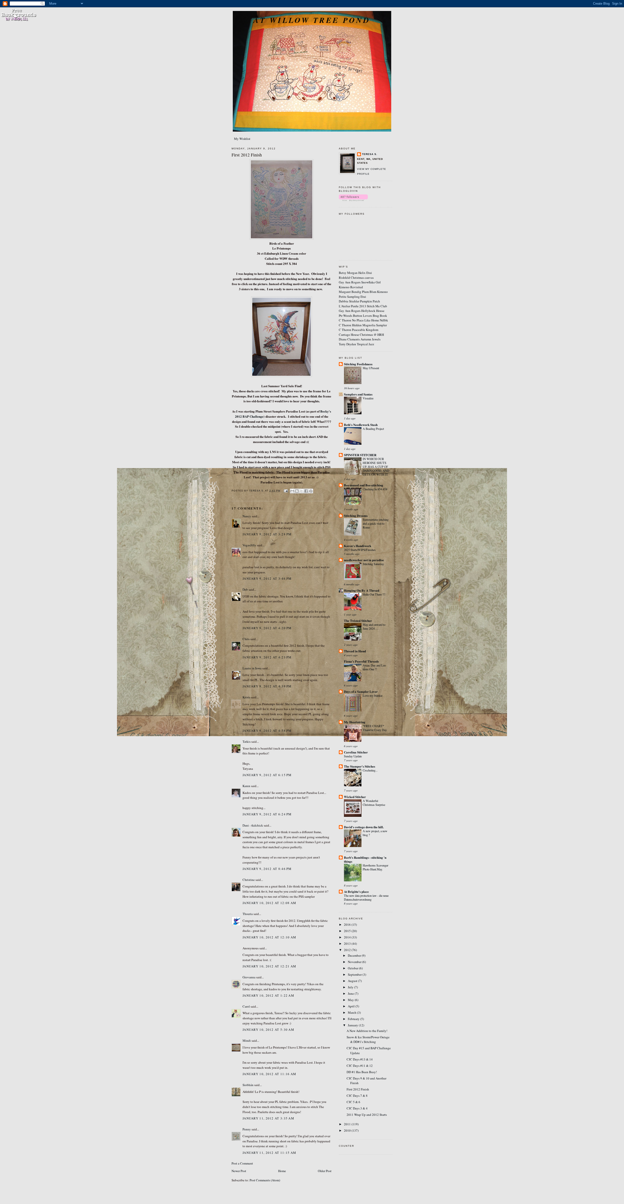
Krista (246, 697)
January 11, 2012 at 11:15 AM (269, 1152)
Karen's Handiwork (357, 545)
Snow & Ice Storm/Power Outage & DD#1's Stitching (368, 1039)
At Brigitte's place (356, 891)
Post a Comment (242, 1163)
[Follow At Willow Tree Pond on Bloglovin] (353, 200)
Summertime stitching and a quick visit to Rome (376, 523)
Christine (249, 879)
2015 (347, 931)
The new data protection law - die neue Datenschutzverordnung (366, 897)
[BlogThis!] (296, 491)
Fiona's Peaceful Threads (361, 661)
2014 (347, 937)
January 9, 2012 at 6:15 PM (267, 775)
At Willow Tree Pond (312, 20)
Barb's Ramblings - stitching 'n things (365, 859)
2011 (347, 1124)
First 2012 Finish (358, 1089)
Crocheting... (370, 770)
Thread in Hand (355, 651)
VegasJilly (249, 545)
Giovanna (249, 977)
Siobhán (248, 1085)
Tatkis (247, 741)
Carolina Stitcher (356, 752)
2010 (347, 1130)
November (355, 962)
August (353, 981)
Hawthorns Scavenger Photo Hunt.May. (375, 867)
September (355, 974)
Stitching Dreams (356, 515)
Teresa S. (369, 154)
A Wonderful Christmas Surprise (374, 803)
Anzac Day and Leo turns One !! (374, 667)
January (353, 1025)
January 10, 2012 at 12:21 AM (269, 966)
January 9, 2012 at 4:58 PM (267, 730)
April (351, 1006)
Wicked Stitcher (355, 796)
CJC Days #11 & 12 (360, 1065)
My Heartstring (354, 722)
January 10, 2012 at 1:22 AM (268, 995)
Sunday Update (353, 756)
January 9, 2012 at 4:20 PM (267, 628)
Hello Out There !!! (374, 594)
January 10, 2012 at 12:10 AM (269, 937)
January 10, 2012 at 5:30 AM (268, 1029)
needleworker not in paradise (364, 560)
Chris (246, 639)
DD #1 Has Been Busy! (362, 1072)
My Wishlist (242, 138)
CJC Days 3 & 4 (357, 1108)
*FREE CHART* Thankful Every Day (375, 728)
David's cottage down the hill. (364, 827)
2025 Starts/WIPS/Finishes (360, 550)
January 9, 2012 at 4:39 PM (267, 686)
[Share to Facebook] (306, 491)
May (351, 1000)
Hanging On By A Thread (361, 590)
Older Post (325, 1171)
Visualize (368, 398)
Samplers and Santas (358, 394)
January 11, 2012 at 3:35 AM (268, 1118)
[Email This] (292, 491)
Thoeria (248, 914)
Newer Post (239, 1171)
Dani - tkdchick (253, 825)
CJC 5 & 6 (353, 1102)
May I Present (371, 368)
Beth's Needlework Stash (361, 424)
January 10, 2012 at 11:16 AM (269, 1074)
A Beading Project (373, 429)
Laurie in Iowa (252, 668)
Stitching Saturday (373, 564)
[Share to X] (301, 491)
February (354, 1019)
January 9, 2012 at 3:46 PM (267, 578)
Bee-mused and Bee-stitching (363, 485)
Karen (246, 786)
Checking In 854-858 (375, 489)
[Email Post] (285, 490)
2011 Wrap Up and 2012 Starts (367, 1114)
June (351, 993)
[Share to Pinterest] (310, 491)
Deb (245, 589)
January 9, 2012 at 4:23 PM (267, 657)
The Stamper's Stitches (359, 766)
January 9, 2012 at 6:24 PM (267, 814)
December (355, 955)
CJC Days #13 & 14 (360, 1059)
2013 (347, 943)
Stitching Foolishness (358, 364)
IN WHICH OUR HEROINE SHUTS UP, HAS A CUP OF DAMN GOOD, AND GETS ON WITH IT (376, 466)
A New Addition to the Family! (367, 1031)
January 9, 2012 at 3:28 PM (267, 534)
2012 (347, 950)
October (353, 968)
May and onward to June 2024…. (374, 626)
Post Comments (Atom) (265, 1180)
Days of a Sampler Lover (361, 691)
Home (282, 1171)
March (352, 1012)
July (351, 987)
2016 (347, 924)
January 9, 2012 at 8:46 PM (267, 869)
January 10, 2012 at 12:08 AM (269, 903)
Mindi (247, 1040)
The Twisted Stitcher (358, 620)
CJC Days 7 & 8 (357, 1095)
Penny (247, 1129)
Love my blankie (372, 695)
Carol (246, 1006)
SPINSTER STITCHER (360, 455)
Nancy (247, 516)
